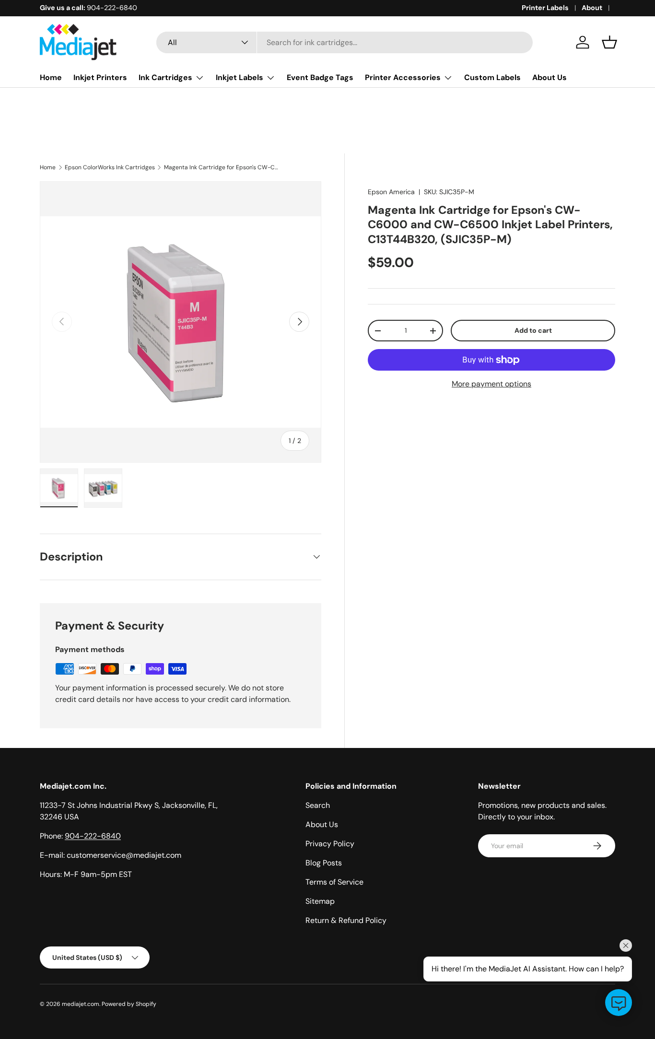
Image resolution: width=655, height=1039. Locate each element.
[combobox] (344, 42)
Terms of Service (334, 882)
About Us (549, 77)
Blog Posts (323, 863)
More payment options (491, 384)
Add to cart (533, 330)
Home (51, 77)
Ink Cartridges (165, 77)
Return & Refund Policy (345, 920)
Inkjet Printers (100, 77)
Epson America (391, 191)
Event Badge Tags (320, 77)
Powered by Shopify (129, 1004)
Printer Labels (545, 7)
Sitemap (320, 901)
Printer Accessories (403, 77)
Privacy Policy (329, 844)
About (592, 7)
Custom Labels (492, 77)
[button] (609, 42)
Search (317, 805)
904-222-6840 (93, 836)
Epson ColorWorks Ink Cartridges (110, 167)
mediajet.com (80, 1004)
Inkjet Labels (239, 77)
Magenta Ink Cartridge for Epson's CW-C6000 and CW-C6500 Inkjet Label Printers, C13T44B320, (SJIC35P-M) (221, 167)
